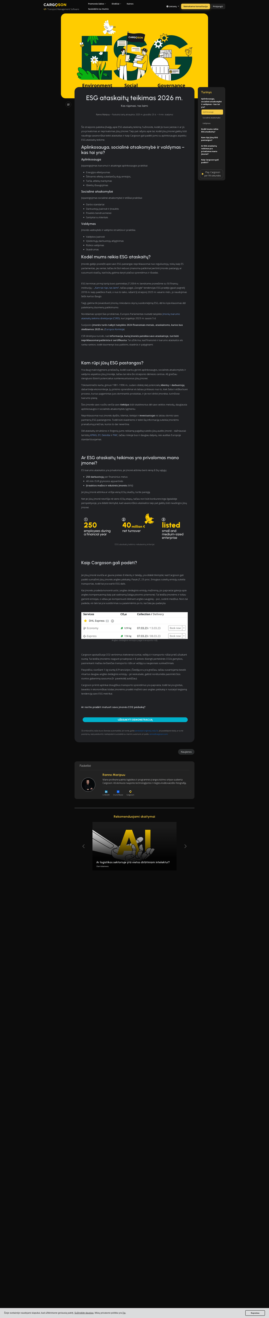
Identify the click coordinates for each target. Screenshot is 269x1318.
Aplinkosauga (208, 112)
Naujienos (186, 751)
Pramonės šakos (96, 3)
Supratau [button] (255, 1313)
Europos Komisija (114, 329)
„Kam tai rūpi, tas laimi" (106, 287)
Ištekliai (115, 3)
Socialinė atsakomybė (211, 117)
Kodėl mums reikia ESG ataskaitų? (209, 130)
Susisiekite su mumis (98, 9)
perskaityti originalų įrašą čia (146, 730)
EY (99, 435)
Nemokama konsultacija (196, 6)
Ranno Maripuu (103, 114)
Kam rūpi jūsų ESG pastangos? (209, 139)
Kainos (130, 3)
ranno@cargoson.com (158, 734)
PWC (115, 435)
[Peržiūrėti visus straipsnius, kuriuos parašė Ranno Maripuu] (88, 785)
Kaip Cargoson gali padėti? (210, 161)
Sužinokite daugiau (84, 1313)
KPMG (93, 435)
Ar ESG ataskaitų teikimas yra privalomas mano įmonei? (209, 150)
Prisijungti (218, 6)
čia (123, 1313)
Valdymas (206, 123)
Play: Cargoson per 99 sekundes (212, 174)
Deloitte (106, 435)
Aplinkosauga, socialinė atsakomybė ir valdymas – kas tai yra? (211, 102)
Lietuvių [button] (172, 6)
